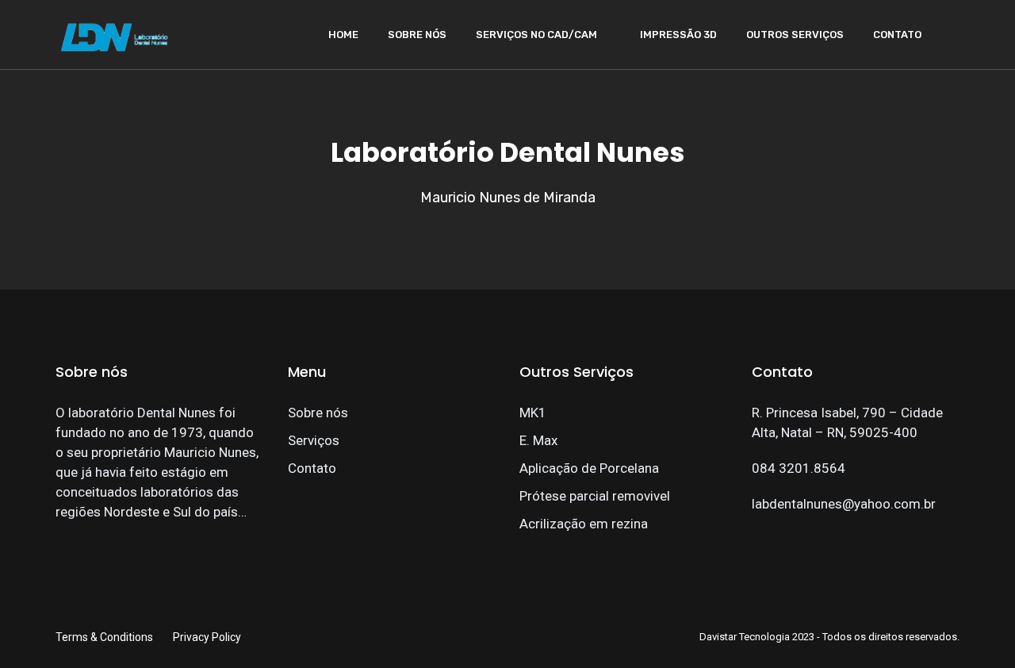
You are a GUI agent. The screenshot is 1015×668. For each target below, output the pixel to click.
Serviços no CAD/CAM (536, 34)
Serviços (313, 440)
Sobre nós (417, 34)
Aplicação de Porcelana (589, 468)
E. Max (538, 440)
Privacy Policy (207, 637)
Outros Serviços (795, 34)
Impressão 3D (678, 34)
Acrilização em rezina (583, 524)
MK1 (532, 412)
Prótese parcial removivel (594, 496)
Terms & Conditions (104, 637)
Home (343, 34)
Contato (897, 34)
